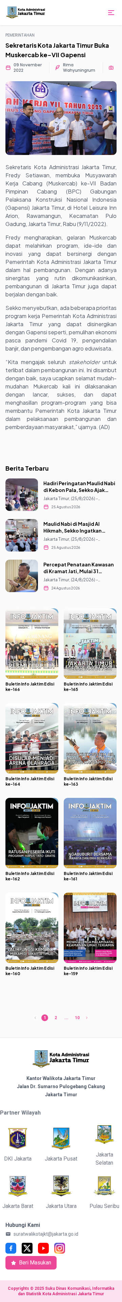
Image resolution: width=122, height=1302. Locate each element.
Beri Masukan (35, 1262)
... (66, 1017)
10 (77, 1017)
